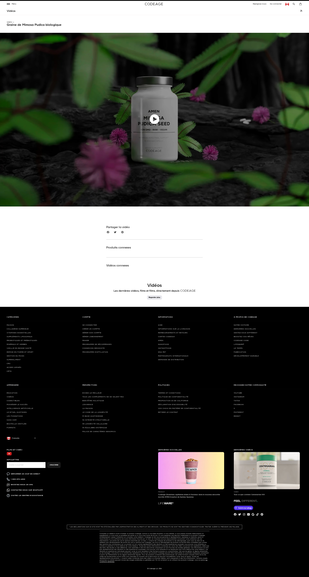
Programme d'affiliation (95, 352)
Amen (160, 340)
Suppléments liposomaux (19, 336)
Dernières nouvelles (245, 329)
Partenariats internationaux (173, 356)
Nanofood (163, 344)
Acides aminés (14, 367)
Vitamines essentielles (19, 332)
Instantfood (164, 348)
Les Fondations (15, 416)
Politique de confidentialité (173, 397)
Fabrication (240, 352)
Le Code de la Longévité (95, 412)
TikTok (237, 400)
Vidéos (10, 397)
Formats (11, 427)
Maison (10, 325)
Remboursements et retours (173, 332)
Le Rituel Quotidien (17, 412)
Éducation (12, 393)
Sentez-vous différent (245, 332)
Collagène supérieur (18, 329)
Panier (85, 340)
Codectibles (13, 400)
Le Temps (238, 348)
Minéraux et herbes (17, 344)
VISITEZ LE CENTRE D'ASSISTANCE (27, 495)
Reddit (237, 416)
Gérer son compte (91, 332)
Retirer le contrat (168, 412)
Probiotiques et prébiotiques (22, 340)
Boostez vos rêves (244, 336)
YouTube (238, 393)
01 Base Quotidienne (92, 416)
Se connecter (276, 4)
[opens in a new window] (301, 11)
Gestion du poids (15, 356)
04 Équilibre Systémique (94, 427)
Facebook (239, 404)
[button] (11, 4)
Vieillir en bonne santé (19, 348)
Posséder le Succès (17, 404)
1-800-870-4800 (18, 479)
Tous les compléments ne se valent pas (103, 397)
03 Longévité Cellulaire (95, 424)
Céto (9, 371)
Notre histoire (241, 325)
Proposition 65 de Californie (173, 400)
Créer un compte (91, 329)
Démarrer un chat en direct (25, 474)
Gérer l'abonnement (92, 336)
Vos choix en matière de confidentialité (179, 408)
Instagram (239, 397)
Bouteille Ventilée (17, 424)
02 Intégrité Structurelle (95, 420)
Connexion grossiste (93, 348)
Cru (9, 363)
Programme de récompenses (97, 344)
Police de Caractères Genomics (99, 431)
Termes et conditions (169, 393)
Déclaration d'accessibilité (172, 404)
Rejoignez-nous (259, 4)
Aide (160, 325)
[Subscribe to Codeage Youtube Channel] (9, 455)
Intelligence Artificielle (20, 408)
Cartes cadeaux (166, 336)
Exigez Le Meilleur (92, 393)
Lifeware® (239, 344)
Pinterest (239, 412)
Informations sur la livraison (174, 329)
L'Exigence (87, 404)
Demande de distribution (171, 359)
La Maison (87, 408)
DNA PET (162, 352)
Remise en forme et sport (20, 352)
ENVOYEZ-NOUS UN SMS (22, 484)
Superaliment (14, 359)
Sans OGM (12, 420)
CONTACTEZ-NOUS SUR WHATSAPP (27, 490)
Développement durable (246, 356)
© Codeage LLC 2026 (154, 568)
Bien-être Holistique (93, 400)
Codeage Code (241, 340)
